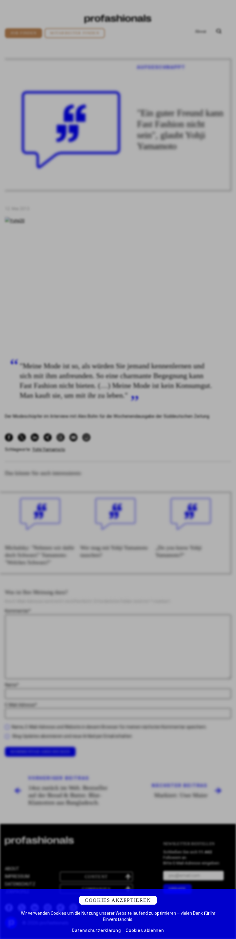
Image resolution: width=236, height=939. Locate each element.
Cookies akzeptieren (118, 900)
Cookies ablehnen (145, 930)
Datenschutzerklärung (96, 930)
